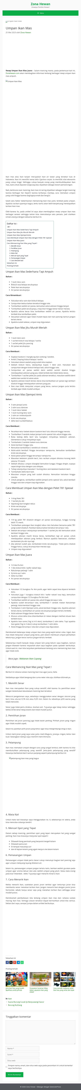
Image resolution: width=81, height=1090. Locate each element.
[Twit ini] (11, 962)
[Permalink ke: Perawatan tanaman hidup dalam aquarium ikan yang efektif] (40, 979)
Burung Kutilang (15, 1005)
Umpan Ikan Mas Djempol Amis (19, 235)
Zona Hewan (40, 4)
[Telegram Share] (18, 962)
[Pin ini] (14, 962)
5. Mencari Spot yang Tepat (18, 256)
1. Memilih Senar (15, 246)
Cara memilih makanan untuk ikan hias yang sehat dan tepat (63, 989)
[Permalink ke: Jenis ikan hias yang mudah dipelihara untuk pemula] (17, 979)
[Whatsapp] (22, 962)
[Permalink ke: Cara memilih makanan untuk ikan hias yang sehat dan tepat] (64, 979)
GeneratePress (55, 1087)
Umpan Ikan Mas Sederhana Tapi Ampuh (22, 230)
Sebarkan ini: (12, 263)
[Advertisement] (40, 52)
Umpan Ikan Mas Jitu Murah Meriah (20, 232)
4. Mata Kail (13, 253)
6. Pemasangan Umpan (17, 258)
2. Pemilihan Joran (15, 248)
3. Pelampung (14, 251)
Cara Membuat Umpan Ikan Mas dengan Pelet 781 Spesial (29, 238)
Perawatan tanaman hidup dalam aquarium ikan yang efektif (39, 990)
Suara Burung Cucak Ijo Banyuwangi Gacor (26, 1002)
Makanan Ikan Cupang (30, 658)
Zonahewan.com (12, 73)
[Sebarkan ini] (7, 962)
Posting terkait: (13, 266)
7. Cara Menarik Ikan (16, 260)
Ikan (10, 998)
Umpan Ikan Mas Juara (15, 240)
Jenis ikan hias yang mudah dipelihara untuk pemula (15, 989)
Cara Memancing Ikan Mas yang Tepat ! (22, 243)
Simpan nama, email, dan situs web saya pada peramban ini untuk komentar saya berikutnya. (40, 1066)
